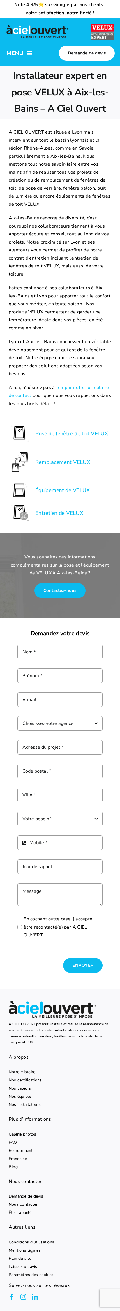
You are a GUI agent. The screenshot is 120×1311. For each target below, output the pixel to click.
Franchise (18, 1159)
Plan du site (20, 1259)
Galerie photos (22, 1134)
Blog (13, 1167)
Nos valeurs (20, 1088)
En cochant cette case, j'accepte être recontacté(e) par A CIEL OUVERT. (58, 927)
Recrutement (21, 1151)
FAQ (13, 1142)
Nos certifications (25, 1080)
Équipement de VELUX (62, 490)
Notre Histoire (22, 1072)
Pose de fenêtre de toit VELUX (71, 433)
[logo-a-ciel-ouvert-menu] (37, 26)
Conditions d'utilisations (31, 1242)
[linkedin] (35, 1297)
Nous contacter (23, 1204)
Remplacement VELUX (62, 462)
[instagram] (23, 1297)
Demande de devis (26, 1196)
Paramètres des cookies (31, 1275)
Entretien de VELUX (59, 513)
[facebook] (12, 1297)
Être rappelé (20, 1213)
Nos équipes (20, 1096)
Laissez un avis (23, 1267)
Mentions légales (25, 1250)
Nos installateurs (25, 1105)
